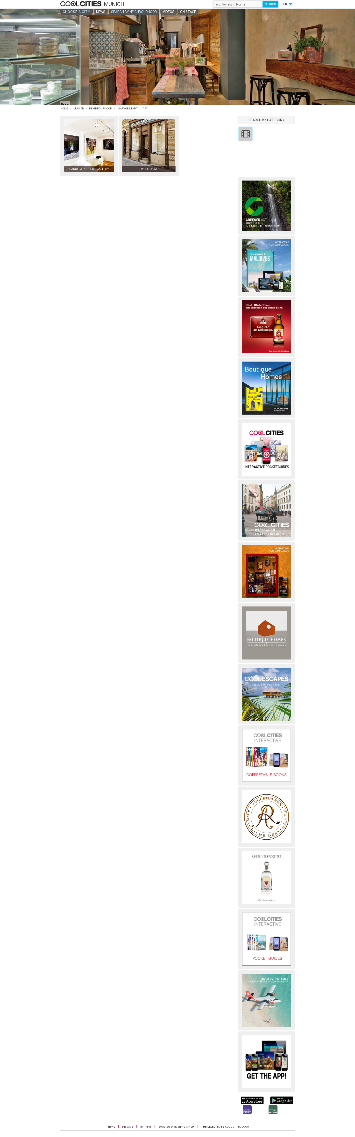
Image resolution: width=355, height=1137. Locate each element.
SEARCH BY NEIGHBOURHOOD (134, 12)
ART (145, 108)
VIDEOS (168, 12)
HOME (64, 108)
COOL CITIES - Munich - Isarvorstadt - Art (81, 4)
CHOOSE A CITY (76, 12)
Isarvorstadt (127, 108)
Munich (78, 108)
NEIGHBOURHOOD (100, 108)
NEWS (100, 12)
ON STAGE (188, 12)
